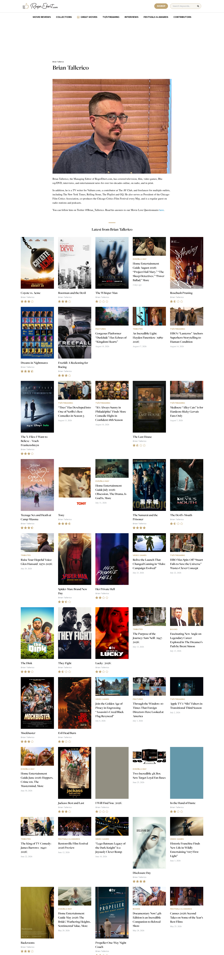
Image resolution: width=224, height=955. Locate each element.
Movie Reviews (42, 17)
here (161, 210)
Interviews (131, 17)
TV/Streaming (111, 17)
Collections (64, 17)
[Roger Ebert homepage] (40, 6)
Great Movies (89, 17)
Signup (161, 6)
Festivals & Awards (156, 17)
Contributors (182, 17)
